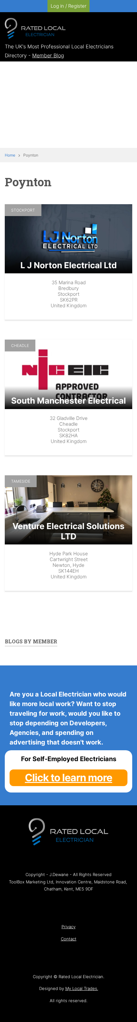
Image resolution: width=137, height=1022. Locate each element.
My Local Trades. (81, 988)
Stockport (23, 210)
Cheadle (20, 345)
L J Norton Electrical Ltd (68, 265)
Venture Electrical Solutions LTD (68, 531)
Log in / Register (68, 6)
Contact (68, 938)
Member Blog (48, 55)
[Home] (35, 28)
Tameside (20, 481)
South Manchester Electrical (68, 401)
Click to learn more (68, 777)
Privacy (68, 926)
